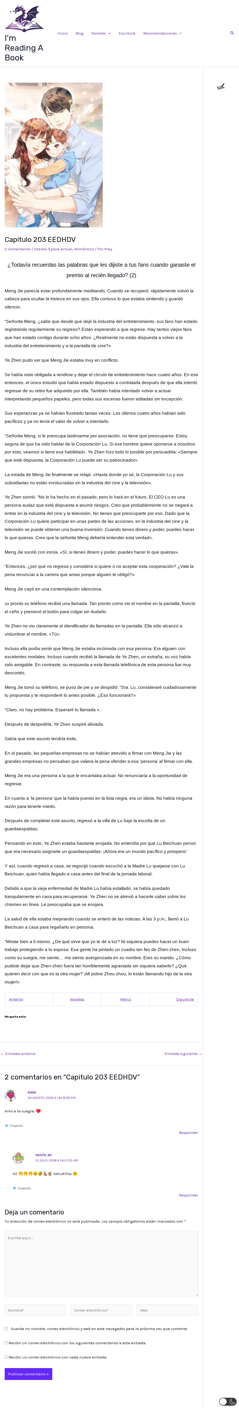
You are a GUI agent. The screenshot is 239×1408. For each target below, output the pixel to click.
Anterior (16, 999)
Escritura (127, 33)
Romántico (84, 249)
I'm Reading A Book (24, 48)
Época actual (60, 249)
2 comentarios (18, 249)
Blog (80, 33)
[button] (108, 33)
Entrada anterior (17, 1054)
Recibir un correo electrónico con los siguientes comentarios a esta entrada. (78, 1343)
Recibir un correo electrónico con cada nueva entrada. (58, 1357)
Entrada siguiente (183, 1054)
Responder (188, 1132)
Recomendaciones (160, 33)
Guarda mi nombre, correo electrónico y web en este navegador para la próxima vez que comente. (99, 1328)
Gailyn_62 (43, 1155)
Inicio (62, 33)
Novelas (98, 33)
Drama (40, 249)
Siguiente (185, 999)
